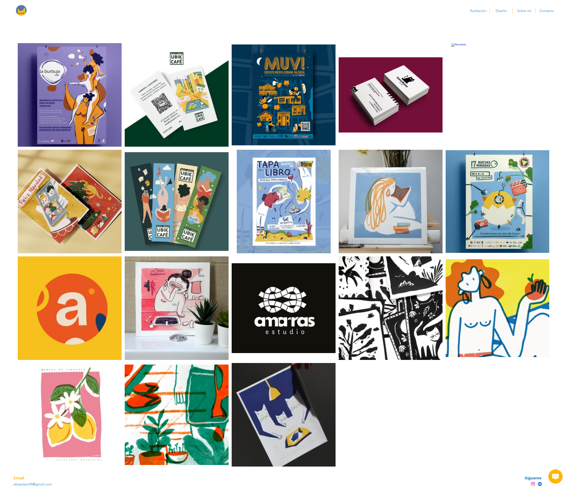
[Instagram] (533, 484)
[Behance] (539, 484)
